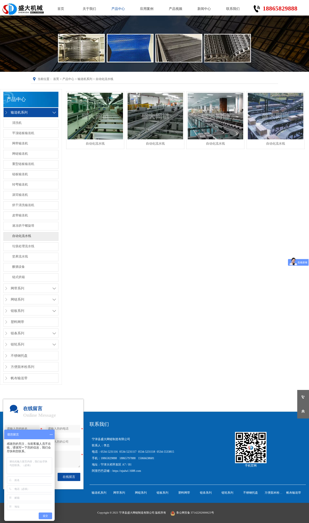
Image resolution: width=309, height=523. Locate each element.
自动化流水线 (104, 79)
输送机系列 (85, 79)
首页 (56, 79)
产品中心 (68, 79)
